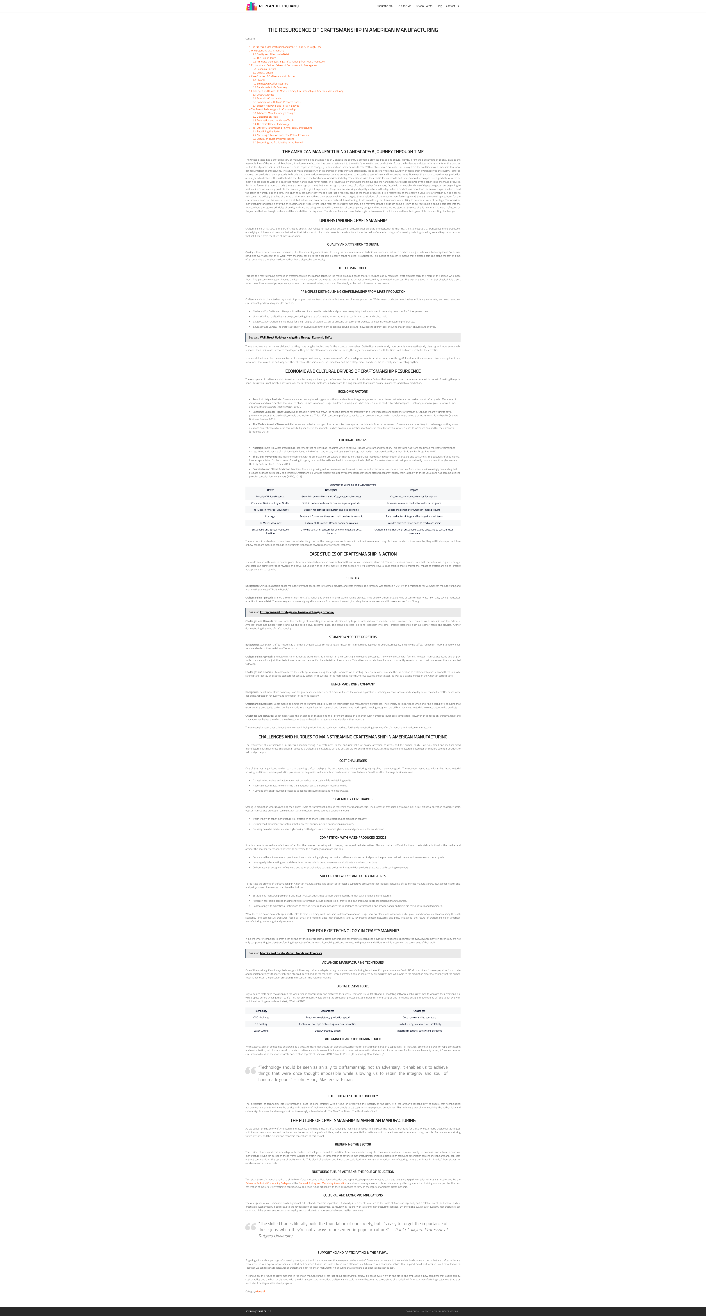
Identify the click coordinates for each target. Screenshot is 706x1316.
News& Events (424, 6)
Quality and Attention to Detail (271, 54)
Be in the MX (404, 6)
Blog (439, 6)
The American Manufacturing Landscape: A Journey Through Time (285, 47)
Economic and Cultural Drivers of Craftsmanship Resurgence (283, 65)
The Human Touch (264, 58)
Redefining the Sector (266, 131)
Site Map (250, 1311)
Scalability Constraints (267, 98)
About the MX (385, 6)
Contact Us (452, 6)
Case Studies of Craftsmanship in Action (272, 76)
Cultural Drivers (263, 72)
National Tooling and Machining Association (323, 1183)
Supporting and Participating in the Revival (278, 142)
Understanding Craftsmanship (266, 50)
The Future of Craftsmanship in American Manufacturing (280, 128)
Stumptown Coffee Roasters (270, 83)
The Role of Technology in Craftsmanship (272, 109)
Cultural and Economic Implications (273, 139)
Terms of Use (263, 1311)
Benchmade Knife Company (270, 87)
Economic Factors (264, 69)
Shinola (259, 80)
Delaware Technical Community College (267, 1183)
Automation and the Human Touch (273, 120)
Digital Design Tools (265, 117)
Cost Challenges (263, 94)
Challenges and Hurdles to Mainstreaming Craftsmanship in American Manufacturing (296, 91)
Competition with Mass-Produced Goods (277, 102)
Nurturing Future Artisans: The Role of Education (281, 135)
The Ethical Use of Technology (271, 124)
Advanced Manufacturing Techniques (275, 113)
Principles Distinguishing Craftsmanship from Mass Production (289, 61)
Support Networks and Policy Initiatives (276, 105)
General (260, 1291)
